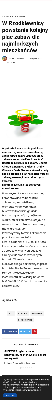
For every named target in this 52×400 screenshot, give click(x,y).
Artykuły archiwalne (14, 17)
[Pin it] (34, 331)
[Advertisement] (26, 86)
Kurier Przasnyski (16, 58)
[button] (20, 367)
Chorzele (22, 313)
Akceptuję (10, 395)
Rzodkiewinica (25, 319)
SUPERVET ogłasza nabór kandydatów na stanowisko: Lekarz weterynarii (25, 355)
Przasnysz (37, 313)
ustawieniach (34, 390)
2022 (11, 313)
